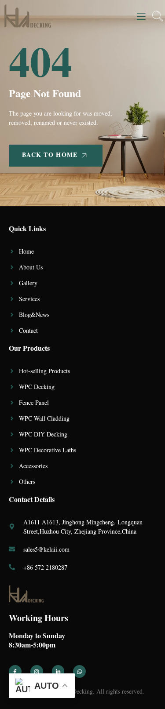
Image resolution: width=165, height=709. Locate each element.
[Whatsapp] (79, 671)
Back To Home (50, 154)
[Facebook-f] (15, 671)
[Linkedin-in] (58, 671)
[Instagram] (36, 671)
